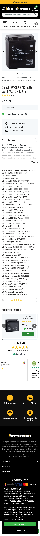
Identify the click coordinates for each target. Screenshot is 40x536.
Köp (28, 334)
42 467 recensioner (24, 350)
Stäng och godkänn (20, 524)
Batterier (10, 77)
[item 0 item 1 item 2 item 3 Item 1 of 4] (20, 52)
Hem (3, 77)
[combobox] (20, 15)
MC (30, 77)
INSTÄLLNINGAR (20, 530)
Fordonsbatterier (21, 77)
